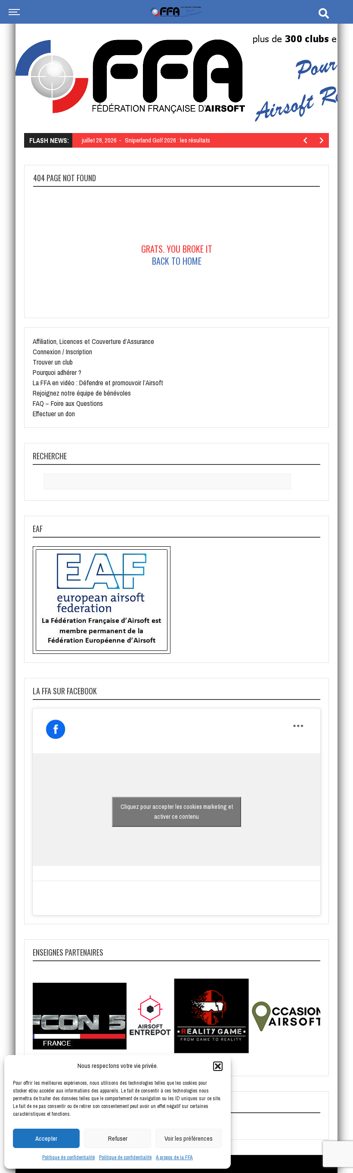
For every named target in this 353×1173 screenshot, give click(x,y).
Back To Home (176, 260)
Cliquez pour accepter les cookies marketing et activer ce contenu (177, 811)
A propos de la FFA (174, 1157)
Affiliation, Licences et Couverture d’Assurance (93, 341)
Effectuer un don (54, 413)
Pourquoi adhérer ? (57, 372)
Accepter (46, 1138)
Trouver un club (53, 362)
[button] (218, 1066)
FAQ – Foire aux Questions (68, 403)
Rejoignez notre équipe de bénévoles (82, 393)
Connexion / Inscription (62, 351)
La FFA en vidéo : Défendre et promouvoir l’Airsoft (98, 382)
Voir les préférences (188, 1138)
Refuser (117, 1138)
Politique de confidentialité (68, 1157)
